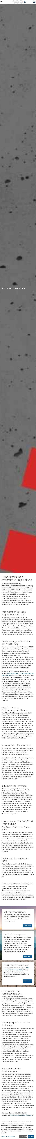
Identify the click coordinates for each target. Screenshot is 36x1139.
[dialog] (18, 1130)
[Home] (17, 1)
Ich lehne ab (23, 1136)
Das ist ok (31, 1136)
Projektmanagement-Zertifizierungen (21, 1115)
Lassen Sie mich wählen (8, 1136)
